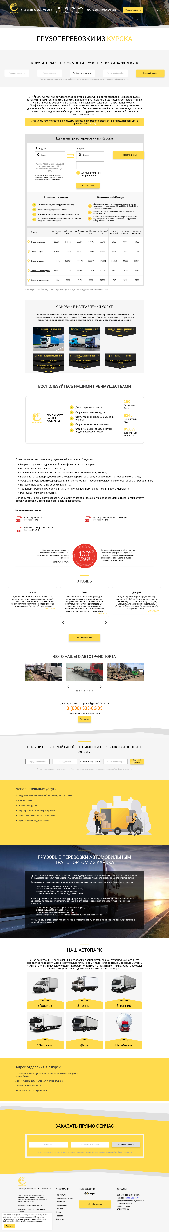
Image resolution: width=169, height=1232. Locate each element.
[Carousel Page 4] (84, 690)
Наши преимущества (64, 1198)
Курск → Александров (40, 271)
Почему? (92, 123)
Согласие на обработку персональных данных (32, 1210)
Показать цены (129, 155)
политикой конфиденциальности (117, 79)
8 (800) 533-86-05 (70, 8)
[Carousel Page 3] (81, 690)
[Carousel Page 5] (87, 690)
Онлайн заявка (95, 1204)
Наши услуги (61, 1195)
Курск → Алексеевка (40, 280)
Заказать (84, 719)
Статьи (58, 1212)
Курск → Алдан (37, 261)
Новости (59, 1216)
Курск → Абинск (38, 242)
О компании (60, 1202)
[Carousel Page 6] (89, 690)
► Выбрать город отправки (36, 10)
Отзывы (59, 1209)
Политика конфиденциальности (30, 1205)
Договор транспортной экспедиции (110, 517)
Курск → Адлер (37, 251)
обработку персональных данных (81, 79)
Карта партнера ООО (33, 517)
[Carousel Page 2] (79, 690)
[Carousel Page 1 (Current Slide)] (77, 691)
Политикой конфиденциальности (29, 1221)
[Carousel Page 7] (92, 690)
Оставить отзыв (84, 637)
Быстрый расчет (150, 73)
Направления (61, 1205)
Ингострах (61, 561)
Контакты (60, 1219)
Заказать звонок (133, 10)
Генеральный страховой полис (38, 527)
